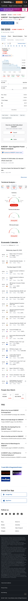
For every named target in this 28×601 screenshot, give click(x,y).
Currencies (4, 5)
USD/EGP (4, 394)
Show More (14, 109)
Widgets (3, 531)
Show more (24, 177)
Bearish (15, 132)
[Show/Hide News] (10, 43)
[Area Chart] (5, 43)
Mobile (3, 524)
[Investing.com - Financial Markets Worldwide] (9, 2)
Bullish (15, 139)
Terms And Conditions (6, 582)
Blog (2, 521)
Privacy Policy (4, 587)
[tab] (8, 187)
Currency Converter (19, 39)
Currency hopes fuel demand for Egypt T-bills (13, 169)
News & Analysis (18, 36)
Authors (17, 531)
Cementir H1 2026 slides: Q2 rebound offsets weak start (12, 159)
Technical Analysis (8, 182)
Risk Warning (4, 592)
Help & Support (19, 528)
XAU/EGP (17, 394)
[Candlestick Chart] (3, 43)
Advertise (17, 524)
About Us (17, 521)
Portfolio (3, 528)
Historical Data (10, 39)
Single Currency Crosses (15, 5)
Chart (9, 36)
